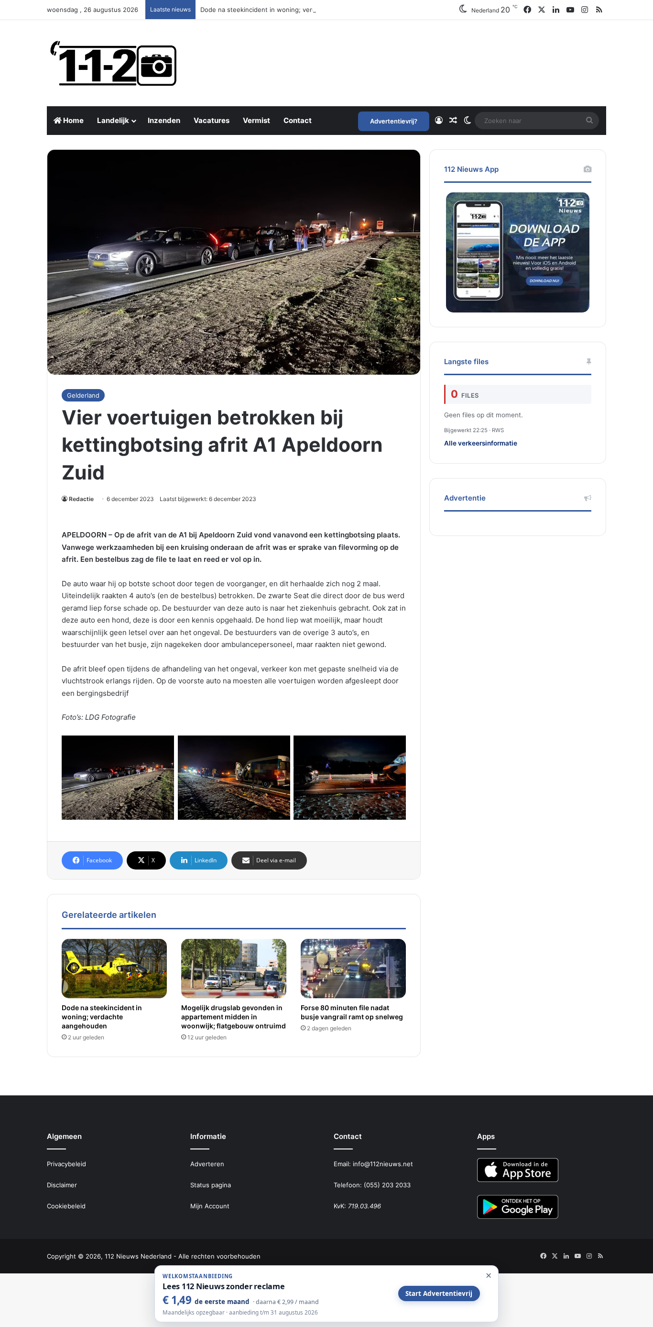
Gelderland (83, 395)
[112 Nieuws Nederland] (114, 63)
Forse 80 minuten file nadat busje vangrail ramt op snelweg (352, 1012)
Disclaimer (62, 1185)
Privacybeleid (66, 1164)
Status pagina (210, 1185)
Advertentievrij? (393, 121)
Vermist (256, 120)
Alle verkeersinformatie (480, 443)
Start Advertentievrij (438, 1293)
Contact (297, 120)
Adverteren (207, 1164)
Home (73, 120)
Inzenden (164, 120)
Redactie (81, 498)
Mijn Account (209, 1206)
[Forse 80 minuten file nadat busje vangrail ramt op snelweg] (353, 968)
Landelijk (113, 120)
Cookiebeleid (66, 1206)
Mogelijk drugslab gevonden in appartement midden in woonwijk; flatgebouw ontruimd (233, 1017)
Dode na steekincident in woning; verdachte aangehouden (288, 9)
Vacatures (211, 120)
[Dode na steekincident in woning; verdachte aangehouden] (114, 968)
